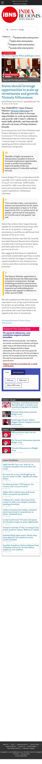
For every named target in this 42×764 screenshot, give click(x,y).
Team (12, 745)
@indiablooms (30, 101)
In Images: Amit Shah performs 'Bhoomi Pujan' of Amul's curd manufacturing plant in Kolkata (24, 405)
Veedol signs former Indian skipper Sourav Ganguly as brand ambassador (25, 422)
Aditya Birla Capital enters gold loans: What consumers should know (19, 493)
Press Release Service (13, 748)
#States (28, 320)
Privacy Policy (34, 745)
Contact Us (21, 746)
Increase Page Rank (21, 756)
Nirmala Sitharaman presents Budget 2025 (24, 413)
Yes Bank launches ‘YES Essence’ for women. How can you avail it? (18, 485)
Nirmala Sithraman (20, 110)
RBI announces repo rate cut (23, 432)
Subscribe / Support (29, 748)
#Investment (7, 323)
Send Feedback (32, 746)
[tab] (7, 372)
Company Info (25, 754)
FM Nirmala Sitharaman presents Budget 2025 (25, 441)
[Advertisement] (21, 649)
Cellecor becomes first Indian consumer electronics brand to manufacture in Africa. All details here (20, 512)
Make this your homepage (20, 4)
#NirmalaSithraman (10, 320)
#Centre (21, 320)
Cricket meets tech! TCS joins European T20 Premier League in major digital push (20, 521)
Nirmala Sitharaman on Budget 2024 (24, 449)
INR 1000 (23, 380)
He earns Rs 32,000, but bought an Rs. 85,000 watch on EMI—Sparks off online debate (20, 476)
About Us (6, 745)
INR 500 (10, 380)
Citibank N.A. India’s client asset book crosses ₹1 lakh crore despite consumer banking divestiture (19, 502)
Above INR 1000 (13, 385)
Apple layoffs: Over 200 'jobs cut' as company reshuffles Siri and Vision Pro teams (19, 466)
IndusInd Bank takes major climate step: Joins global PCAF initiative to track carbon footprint (20, 537)
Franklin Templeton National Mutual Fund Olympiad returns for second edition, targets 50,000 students (21, 547)
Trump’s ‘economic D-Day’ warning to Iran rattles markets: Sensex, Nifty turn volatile (21, 528)
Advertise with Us (22, 745)
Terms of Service (11, 746)
